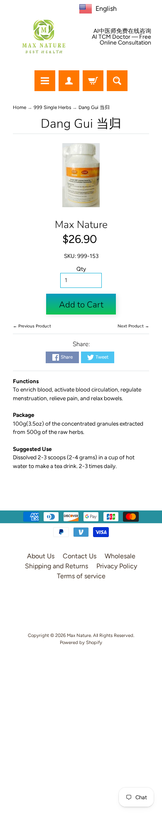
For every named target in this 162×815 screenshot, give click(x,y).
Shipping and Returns (56, 566)
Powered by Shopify (81, 642)
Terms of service (81, 576)
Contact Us (79, 556)
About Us (40, 556)
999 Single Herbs (52, 107)
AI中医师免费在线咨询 (122, 31)
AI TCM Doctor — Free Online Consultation (121, 40)
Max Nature (81, 225)
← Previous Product (32, 326)
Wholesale (120, 556)
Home (19, 107)
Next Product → (133, 326)
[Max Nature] (44, 36)
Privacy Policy (116, 566)
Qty (81, 268)
